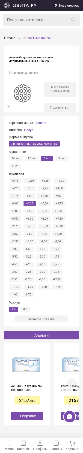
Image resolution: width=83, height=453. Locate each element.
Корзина (71, 449)
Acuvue (41, 123)
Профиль (40, 449)
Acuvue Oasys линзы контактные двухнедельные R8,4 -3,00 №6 (26, 388)
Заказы (56, 449)
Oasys (28, 130)
